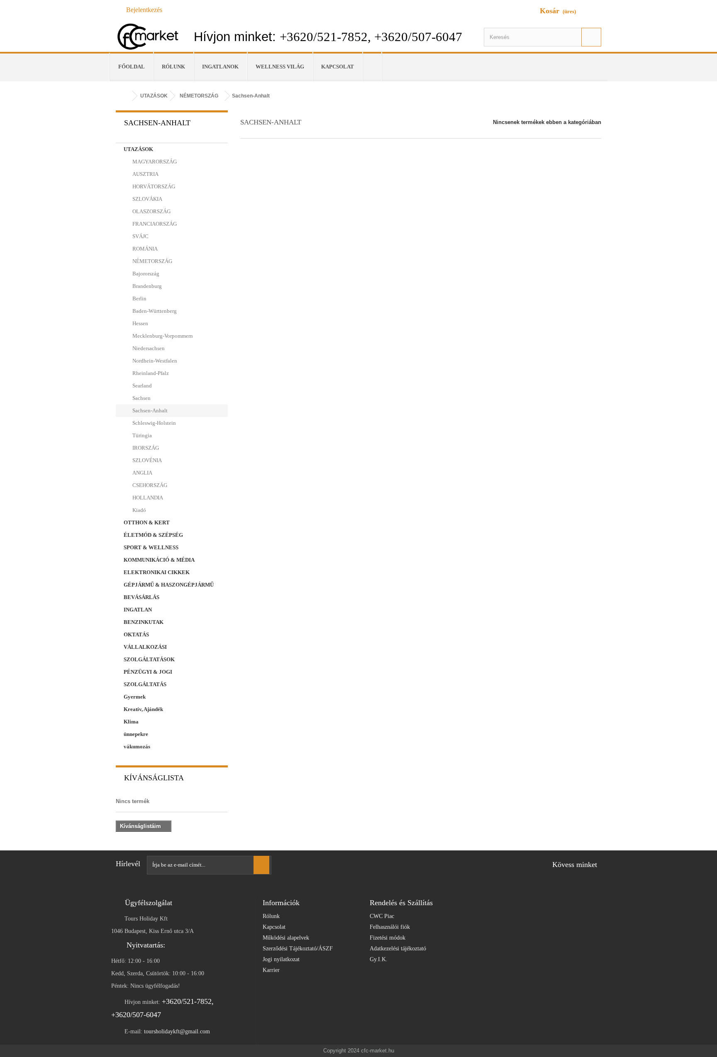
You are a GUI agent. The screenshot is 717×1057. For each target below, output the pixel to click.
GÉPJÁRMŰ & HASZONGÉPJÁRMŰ (169, 585)
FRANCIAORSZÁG (154, 224)
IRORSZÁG (145, 448)
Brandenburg (146, 286)
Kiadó (138, 510)
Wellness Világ (280, 66)
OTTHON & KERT (147, 522)
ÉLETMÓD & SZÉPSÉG (153, 535)
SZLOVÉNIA (146, 460)
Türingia (141, 435)
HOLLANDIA (147, 497)
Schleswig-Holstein (153, 423)
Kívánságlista (154, 778)
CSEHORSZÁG (149, 485)
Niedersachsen (148, 348)
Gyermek (135, 697)
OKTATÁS (136, 634)
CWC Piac (382, 916)
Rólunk (173, 66)
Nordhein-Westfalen (154, 361)
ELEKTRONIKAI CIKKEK (157, 572)
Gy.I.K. (379, 959)
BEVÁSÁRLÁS (141, 597)
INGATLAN (138, 609)
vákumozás (137, 746)
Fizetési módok (387, 938)
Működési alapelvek (286, 938)
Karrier (271, 970)
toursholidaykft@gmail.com (177, 1031)
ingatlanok (220, 66)
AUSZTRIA (145, 174)
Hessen (139, 323)
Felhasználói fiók (390, 927)
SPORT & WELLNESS (151, 547)
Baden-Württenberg (154, 311)
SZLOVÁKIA (146, 199)
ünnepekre (136, 734)
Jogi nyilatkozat (281, 959)
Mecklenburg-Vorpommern (162, 336)
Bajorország (145, 273)
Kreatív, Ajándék (143, 709)
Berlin (138, 298)
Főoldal (131, 66)
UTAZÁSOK (138, 149)
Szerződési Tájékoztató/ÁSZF (298, 948)
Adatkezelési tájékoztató (398, 948)
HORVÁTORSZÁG (153, 186)
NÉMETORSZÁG (151, 261)
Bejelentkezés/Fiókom (376, 66)
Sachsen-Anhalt (149, 410)
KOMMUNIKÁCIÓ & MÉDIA (159, 560)
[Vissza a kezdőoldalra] (124, 96)
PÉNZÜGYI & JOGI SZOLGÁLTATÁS (148, 678)
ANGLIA (141, 473)
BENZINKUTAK (143, 622)
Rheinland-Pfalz (150, 373)
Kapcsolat (337, 66)
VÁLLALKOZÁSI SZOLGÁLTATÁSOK (149, 653)
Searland (141, 385)
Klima (131, 721)
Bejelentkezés (144, 9)
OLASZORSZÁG (151, 211)
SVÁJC (140, 236)
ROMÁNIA (144, 249)
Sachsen (141, 398)
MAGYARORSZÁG (154, 161)
